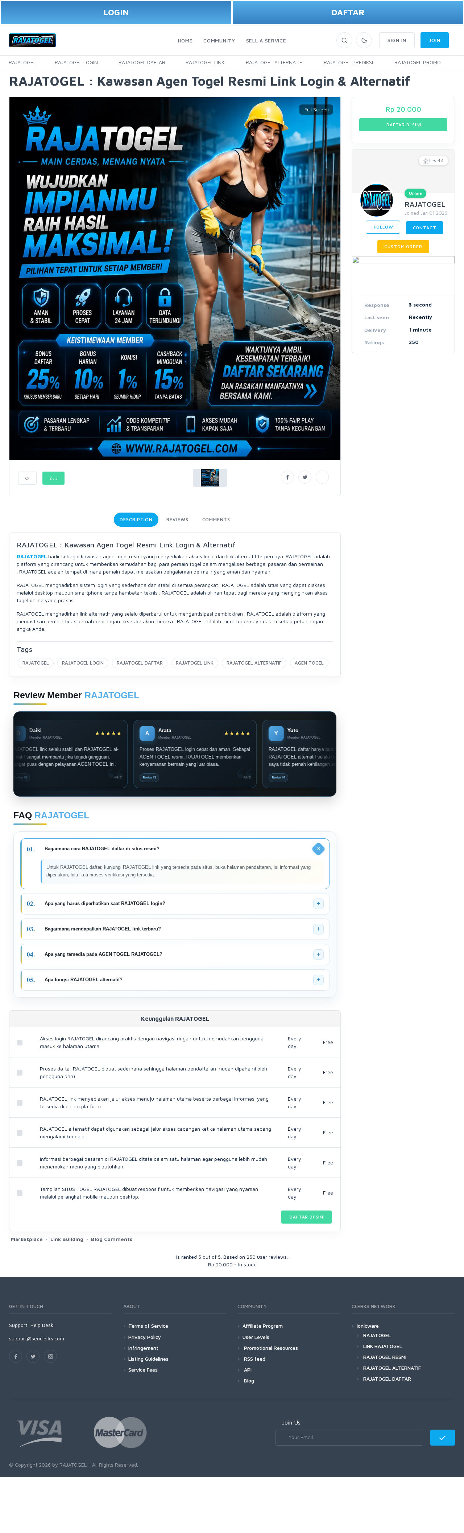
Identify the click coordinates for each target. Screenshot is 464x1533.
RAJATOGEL (22, 62)
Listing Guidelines (148, 1359)
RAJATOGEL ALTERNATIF (274, 62)
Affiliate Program (263, 1326)
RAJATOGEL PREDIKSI (348, 62)
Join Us (291, 1422)
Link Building (66, 1239)
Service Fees (143, 1369)
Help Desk (41, 1325)
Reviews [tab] (177, 519)
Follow (383, 227)
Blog (248, 1380)
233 (53, 478)
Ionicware (368, 1326)
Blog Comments (111, 1239)
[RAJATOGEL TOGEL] (457, 62)
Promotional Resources (270, 1348)
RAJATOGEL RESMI (384, 1357)
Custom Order (403, 246)
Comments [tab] (216, 519)
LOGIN (116, 12)
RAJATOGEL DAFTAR (142, 62)
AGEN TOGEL (309, 663)
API (247, 1369)
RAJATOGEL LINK (205, 62)
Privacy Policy (144, 1337)
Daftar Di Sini (306, 1217)
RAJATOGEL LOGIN (76, 62)
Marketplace (27, 1239)
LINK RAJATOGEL (382, 1346)
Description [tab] (136, 519)
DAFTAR (348, 12)
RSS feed (254, 1359)
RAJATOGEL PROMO (417, 62)
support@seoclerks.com (36, 1338)
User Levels (256, 1337)
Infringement (143, 1348)
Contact (424, 227)
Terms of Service (148, 1326)
